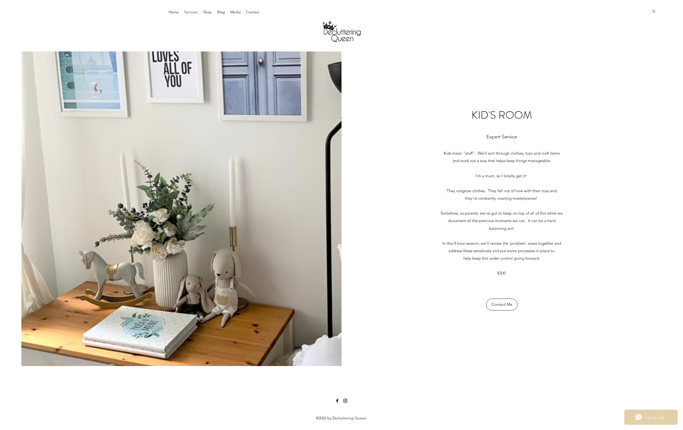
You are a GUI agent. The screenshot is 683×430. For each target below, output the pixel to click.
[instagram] (345, 400)
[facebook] (337, 400)
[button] (654, 11)
